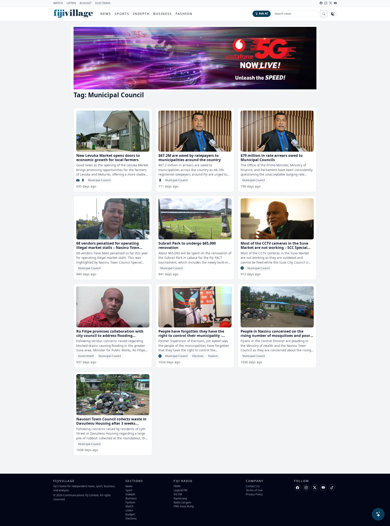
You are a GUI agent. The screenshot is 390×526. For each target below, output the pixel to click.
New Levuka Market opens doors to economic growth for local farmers (108, 157)
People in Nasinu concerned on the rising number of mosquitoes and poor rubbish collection (275, 335)
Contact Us (253, 486)
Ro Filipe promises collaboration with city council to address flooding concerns (110, 335)
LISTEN (71, 3)
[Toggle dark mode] (333, 14)
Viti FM (178, 494)
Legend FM (180, 490)
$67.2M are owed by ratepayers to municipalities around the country (189, 157)
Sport (128, 490)
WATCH (58, 3)
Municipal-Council (99, 180)
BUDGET (86, 3)
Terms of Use (254, 490)
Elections (198, 356)
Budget (130, 514)
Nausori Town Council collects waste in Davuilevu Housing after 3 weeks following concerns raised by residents (111, 423)
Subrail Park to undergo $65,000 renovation (187, 245)
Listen (129, 510)
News (105, 14)
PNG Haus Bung (184, 506)
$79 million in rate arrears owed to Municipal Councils (272, 157)
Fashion (184, 14)
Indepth (141, 14)
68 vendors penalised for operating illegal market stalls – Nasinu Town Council (107, 247)
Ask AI (263, 13)
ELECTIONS (102, 3)
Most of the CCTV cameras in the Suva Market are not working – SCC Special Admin (274, 247)
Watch (129, 506)
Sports (122, 14)
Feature (213, 356)
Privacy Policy (254, 494)
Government (86, 356)
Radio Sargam (182, 502)
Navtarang (180, 498)
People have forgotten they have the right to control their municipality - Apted (191, 335)
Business (162, 14)
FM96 (177, 486)
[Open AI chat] (378, 514)
